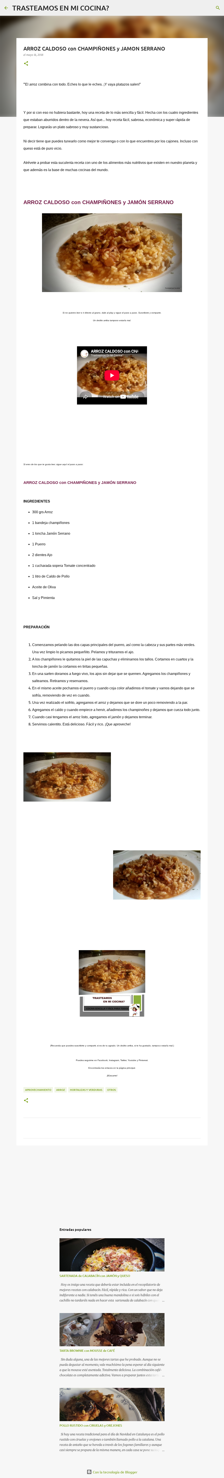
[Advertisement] (112, 1182)
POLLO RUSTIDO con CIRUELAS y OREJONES (91, 1425)
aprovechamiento (38, 1090)
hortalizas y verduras (86, 1090)
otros (111, 1090)
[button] (26, 64)
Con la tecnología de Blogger (114, 1472)
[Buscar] (115, 8)
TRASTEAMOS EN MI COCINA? (60, 8)
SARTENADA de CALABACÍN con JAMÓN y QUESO (95, 1276)
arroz (60, 1090)
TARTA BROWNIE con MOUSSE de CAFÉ (87, 1350)
